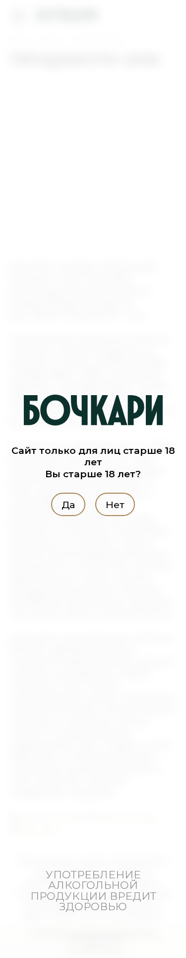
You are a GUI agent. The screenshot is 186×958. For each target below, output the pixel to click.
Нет (115, 504)
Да (68, 504)
